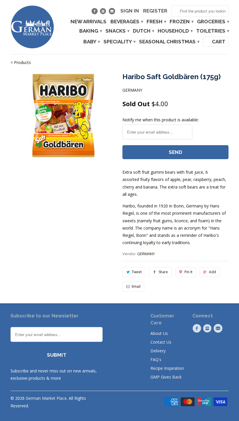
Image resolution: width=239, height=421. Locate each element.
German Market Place (46, 398)
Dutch (143, 31)
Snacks (117, 31)
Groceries (213, 21)
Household (175, 31)
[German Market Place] (32, 27)
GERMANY (132, 90)
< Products (20, 62)
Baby (91, 42)
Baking (90, 31)
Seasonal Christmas (169, 42)
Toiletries (212, 31)
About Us (159, 333)
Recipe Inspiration (167, 368)
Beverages (126, 21)
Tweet (137, 271)
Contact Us (160, 342)
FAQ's (155, 359)
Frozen (181, 21)
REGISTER (155, 11)
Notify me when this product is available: (160, 119)
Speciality (119, 42)
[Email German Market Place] (112, 12)
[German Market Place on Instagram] (104, 12)
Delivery (158, 351)
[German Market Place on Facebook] (95, 12)
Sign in (129, 11)
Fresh (156, 21)
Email (136, 286)
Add (212, 271)
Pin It (188, 271)
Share (163, 271)
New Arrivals (88, 21)
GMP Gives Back (166, 377)
